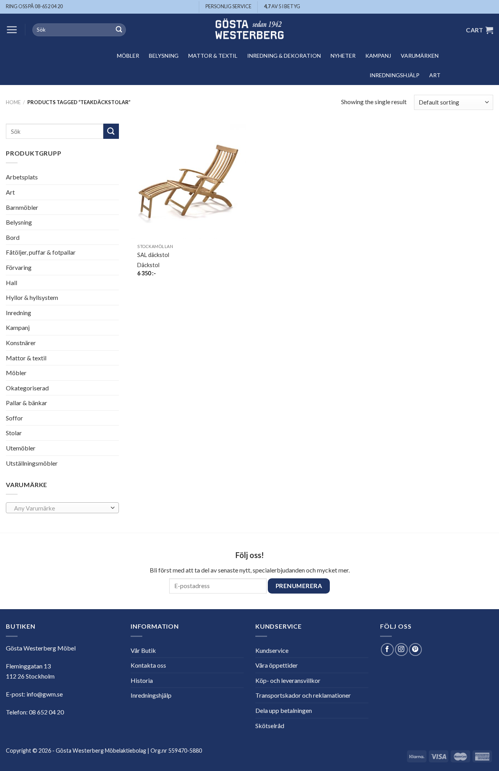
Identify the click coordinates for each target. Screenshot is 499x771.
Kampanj (378, 55)
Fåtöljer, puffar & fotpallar (41, 252)
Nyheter (343, 55)
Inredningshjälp (394, 75)
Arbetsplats (22, 177)
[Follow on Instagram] (401, 649)
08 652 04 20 (46, 712)
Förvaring (19, 267)
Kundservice (271, 650)
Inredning (18, 312)
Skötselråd (269, 725)
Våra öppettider (276, 665)
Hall (11, 282)
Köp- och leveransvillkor (287, 680)
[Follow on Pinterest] (415, 649)
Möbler (128, 55)
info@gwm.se (45, 694)
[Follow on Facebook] (387, 649)
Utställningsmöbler (32, 463)
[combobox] (62, 507)
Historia (142, 680)
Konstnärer (21, 342)
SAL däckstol (153, 255)
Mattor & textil (212, 55)
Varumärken (420, 55)
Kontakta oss (148, 665)
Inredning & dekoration (284, 55)
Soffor (14, 418)
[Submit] (119, 30)
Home (13, 102)
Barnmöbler (22, 207)
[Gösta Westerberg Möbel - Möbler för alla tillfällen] (249, 30)
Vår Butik (143, 650)
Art (435, 75)
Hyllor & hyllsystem (32, 297)
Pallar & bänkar (26, 402)
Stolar (14, 432)
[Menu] (12, 30)
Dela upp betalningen (283, 710)
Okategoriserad (27, 388)
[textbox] (60, 508)
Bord (12, 237)
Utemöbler (20, 448)
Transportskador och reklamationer (303, 695)
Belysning (164, 55)
